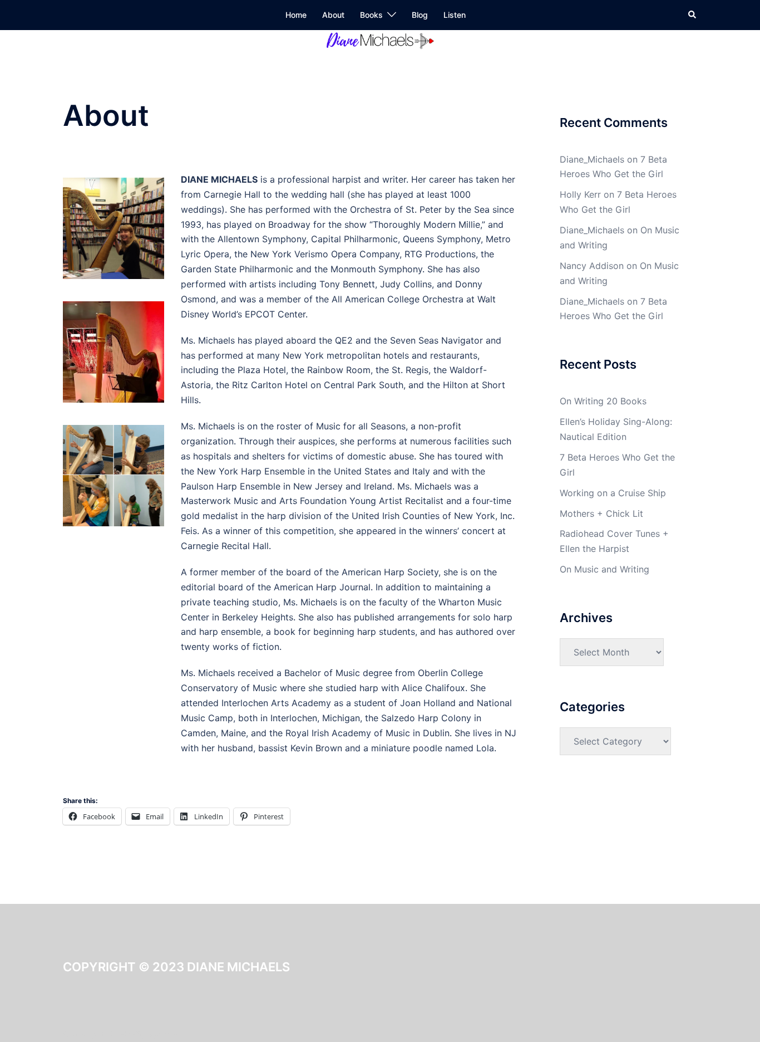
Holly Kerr (580, 194)
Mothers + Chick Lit (601, 513)
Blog (420, 14)
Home (296, 14)
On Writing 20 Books (603, 401)
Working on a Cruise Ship (613, 492)
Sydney (161, 1034)
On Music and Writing (604, 569)
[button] (692, 15)
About (333, 14)
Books (371, 14)
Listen (454, 14)
